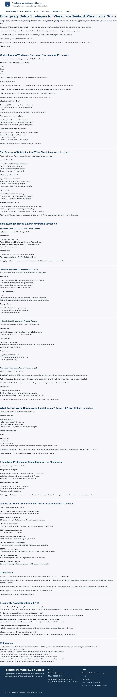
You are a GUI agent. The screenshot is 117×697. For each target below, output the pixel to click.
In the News (45, 11)
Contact (67, 11)
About (36, 11)
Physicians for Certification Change (18, 11)
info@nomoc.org (58, 673)
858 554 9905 (57, 676)
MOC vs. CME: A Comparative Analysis (94, 685)
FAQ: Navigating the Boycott (91, 682)
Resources (56, 11)
